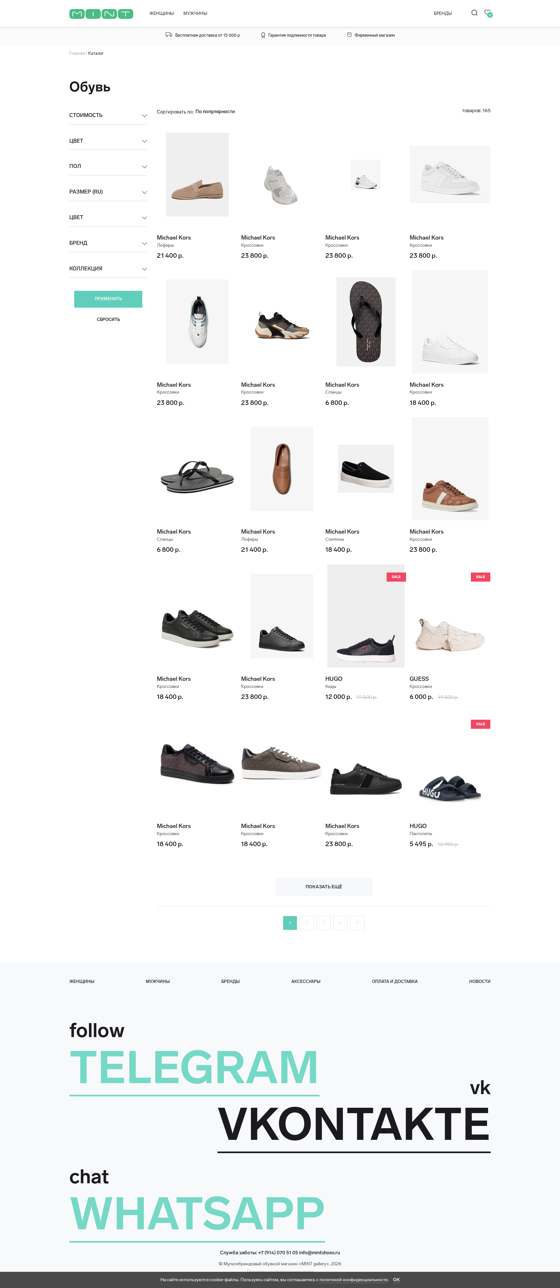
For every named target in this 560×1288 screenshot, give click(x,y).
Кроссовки (252, 245)
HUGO (334, 678)
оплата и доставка (395, 981)
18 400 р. (423, 403)
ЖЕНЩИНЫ (161, 13)
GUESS (419, 678)
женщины (81, 981)
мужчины (158, 981)
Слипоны (334, 539)
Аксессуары (306, 981)
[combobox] (224, 111)
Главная (77, 53)
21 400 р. (170, 255)
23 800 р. (255, 255)
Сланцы (333, 392)
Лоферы (165, 245)
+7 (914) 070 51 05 (278, 1253)
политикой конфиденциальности (354, 1279)
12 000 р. (339, 697)
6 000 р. (422, 697)
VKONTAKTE (354, 1124)
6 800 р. (337, 403)
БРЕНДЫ (443, 13)
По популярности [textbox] (215, 111)
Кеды (330, 686)
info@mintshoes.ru (319, 1253)
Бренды (230, 981)
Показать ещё (324, 887)
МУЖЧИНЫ (195, 13)
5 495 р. (422, 844)
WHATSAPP (197, 1214)
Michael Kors (174, 237)
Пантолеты (421, 833)
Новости (480, 981)
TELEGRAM (194, 1067)
